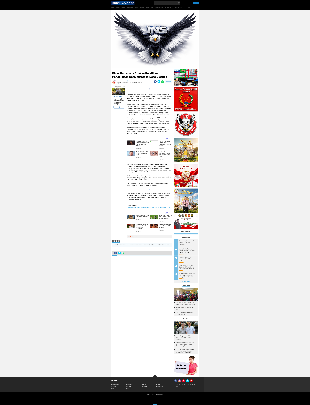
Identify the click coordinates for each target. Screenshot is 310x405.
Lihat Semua (142, 258)
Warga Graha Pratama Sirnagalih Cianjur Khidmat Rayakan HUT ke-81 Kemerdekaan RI (186, 250)
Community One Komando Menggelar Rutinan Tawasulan (186, 242)
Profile (177, 8)
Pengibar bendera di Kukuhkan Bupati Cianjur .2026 (186, 258)
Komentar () (168, 81)
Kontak (176, 386)
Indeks (118, 8)
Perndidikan (144, 386)
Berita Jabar (149, 8)
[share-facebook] (155, 81)
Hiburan (183, 8)
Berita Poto (129, 384)
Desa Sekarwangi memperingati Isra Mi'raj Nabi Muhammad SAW (185, 303)
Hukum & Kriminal (139, 8)
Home (112, 8)
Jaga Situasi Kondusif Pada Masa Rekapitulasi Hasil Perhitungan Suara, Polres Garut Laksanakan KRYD (149, 207)
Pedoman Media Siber (189, 384)
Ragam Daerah (169, 8)
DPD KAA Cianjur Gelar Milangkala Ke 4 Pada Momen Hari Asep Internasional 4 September (186, 351)
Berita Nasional (159, 8)
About (176, 384)
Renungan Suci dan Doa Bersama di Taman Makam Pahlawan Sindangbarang (187, 267)
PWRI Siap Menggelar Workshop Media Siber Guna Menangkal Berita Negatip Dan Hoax (185, 344)
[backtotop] (155, 377)
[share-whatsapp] (162, 81)
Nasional (189, 8)
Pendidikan (130, 8)
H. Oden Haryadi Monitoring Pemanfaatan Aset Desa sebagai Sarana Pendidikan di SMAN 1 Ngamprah (187, 275)
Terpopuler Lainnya (185, 281)
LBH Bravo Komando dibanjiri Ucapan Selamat (184, 313)
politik (123, 8)
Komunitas (143, 384)
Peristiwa (128, 386)
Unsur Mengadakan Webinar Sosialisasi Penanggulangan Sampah (184, 337)
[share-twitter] (159, 81)
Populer (196, 2)
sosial (127, 388)
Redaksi (181, 384)
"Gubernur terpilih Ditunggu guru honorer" (185, 308)
